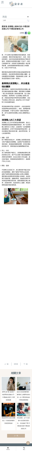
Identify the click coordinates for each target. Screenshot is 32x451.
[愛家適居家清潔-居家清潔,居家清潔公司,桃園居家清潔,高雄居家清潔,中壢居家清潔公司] (16, 4)
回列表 (16, 364)
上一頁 (16, 435)
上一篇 (6, 364)
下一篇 (26, 364)
